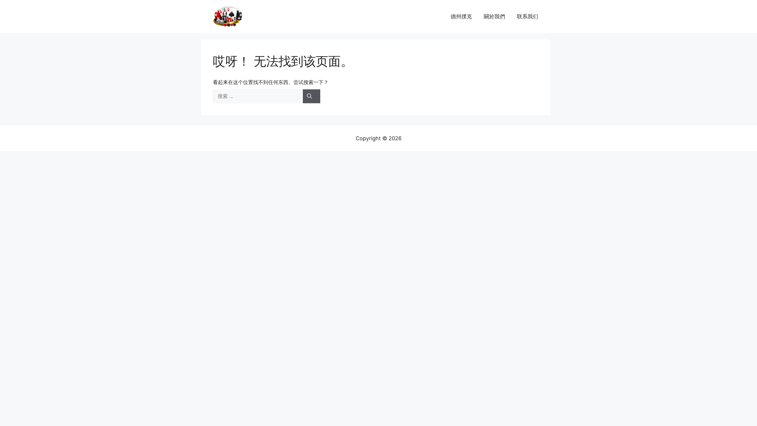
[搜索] (311, 96)
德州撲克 (461, 16)
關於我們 (494, 16)
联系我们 (527, 16)
